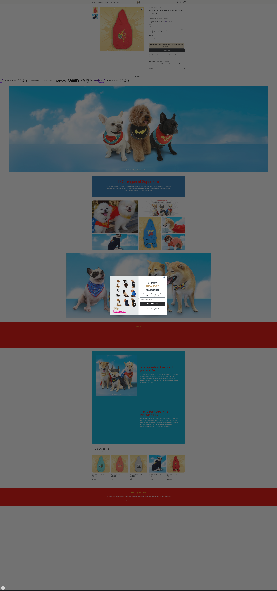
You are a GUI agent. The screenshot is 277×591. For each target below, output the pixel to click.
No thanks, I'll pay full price (152, 309)
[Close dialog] (165, 278)
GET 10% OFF (152, 304)
